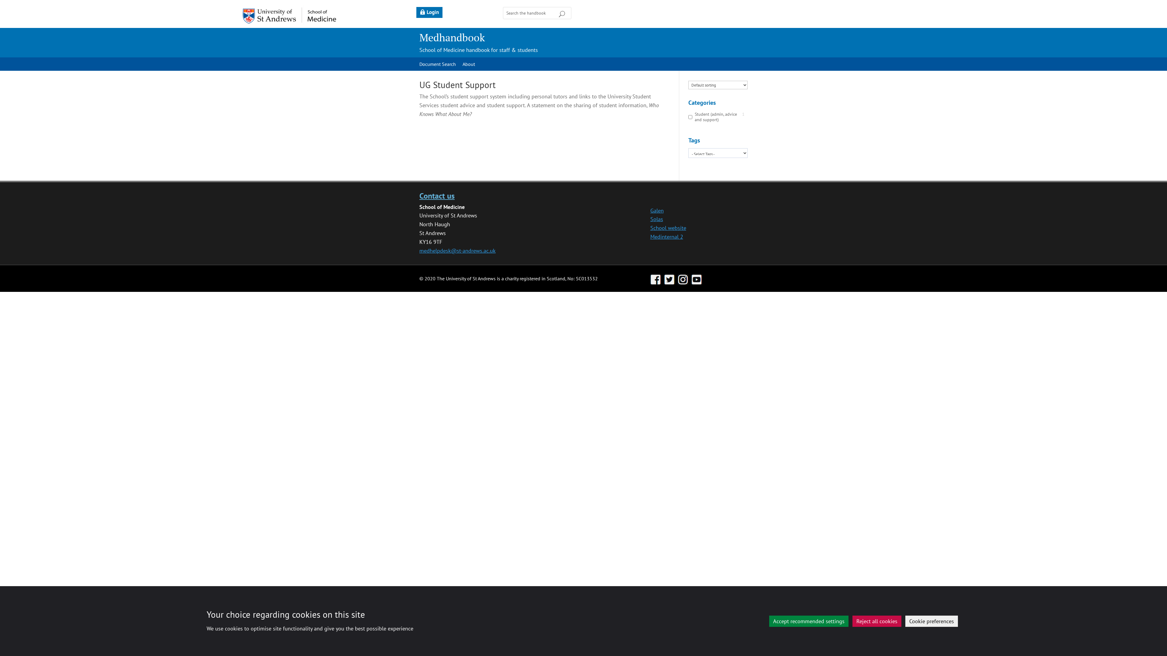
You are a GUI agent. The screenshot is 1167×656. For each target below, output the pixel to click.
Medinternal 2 (666, 236)
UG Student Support (457, 85)
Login (433, 12)
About (469, 64)
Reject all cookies (876, 621)
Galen (657, 210)
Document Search (437, 64)
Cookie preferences (931, 621)
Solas (656, 219)
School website (668, 227)
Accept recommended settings (809, 621)
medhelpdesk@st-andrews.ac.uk (457, 250)
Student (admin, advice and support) (716, 116)
